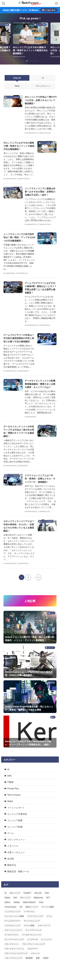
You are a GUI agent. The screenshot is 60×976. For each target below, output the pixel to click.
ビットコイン (46, 939)
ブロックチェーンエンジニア (33, 944)
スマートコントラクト (13, 930)
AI (8, 769)
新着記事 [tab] (17, 77)
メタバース (12, 845)
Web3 (10, 801)
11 (38, 577)
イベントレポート (16, 807)
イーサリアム (29, 911)
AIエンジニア (15, 893)
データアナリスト (12, 934)
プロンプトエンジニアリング (16, 953)
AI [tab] (43, 77)
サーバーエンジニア (32, 920)
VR (21, 906)
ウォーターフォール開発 (14, 916)
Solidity (17, 902)
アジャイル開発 (48, 906)
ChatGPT (27, 893)
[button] (3, 33)
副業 (38, 958)
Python (7, 902)
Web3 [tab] (17, 85)
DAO (9, 775)
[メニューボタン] (56, 3)
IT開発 (10, 781)
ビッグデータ (32, 939)
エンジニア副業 (15, 820)
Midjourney (38, 897)
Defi (15, 897)
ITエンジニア (25, 897)
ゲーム (10, 833)
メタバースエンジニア (13, 958)
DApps (7, 897)
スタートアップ (44, 925)
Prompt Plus (13, 788)
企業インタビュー (16, 852)
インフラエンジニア (12, 911)
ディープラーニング (33, 930)
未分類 (10, 858)
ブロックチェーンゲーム (14, 948)
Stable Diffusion (29, 902)
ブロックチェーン (16, 839)
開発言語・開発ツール (18, 871)
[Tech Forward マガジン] (30, 3)
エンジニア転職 (15, 826)
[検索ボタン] (3, 3)
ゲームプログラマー (12, 920)
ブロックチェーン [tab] (43, 85)
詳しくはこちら (48, 10)
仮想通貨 (29, 958)
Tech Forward (13, 794)
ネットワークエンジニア (14, 939)
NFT (48, 897)
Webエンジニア (32, 906)
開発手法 (11, 864)
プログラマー (32, 948)
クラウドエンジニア (35, 916)
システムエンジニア (12, 925)
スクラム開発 (29, 925)
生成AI (45, 958)
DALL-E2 (38, 893)
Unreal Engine (10, 906)
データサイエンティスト (31, 934)
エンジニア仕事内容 (17, 813)
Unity (41, 902)
